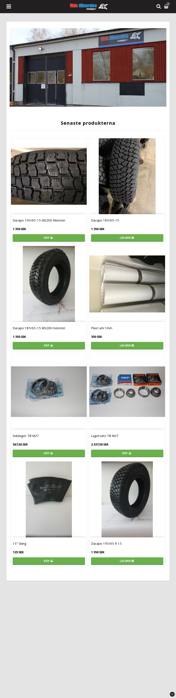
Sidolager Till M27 (26, 436)
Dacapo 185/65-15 (105, 220)
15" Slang (19, 543)
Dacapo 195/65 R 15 (106, 543)
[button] (167, 6)
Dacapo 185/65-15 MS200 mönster (39, 328)
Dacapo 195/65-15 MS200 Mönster (39, 220)
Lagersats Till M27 (104, 436)
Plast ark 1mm (101, 328)
